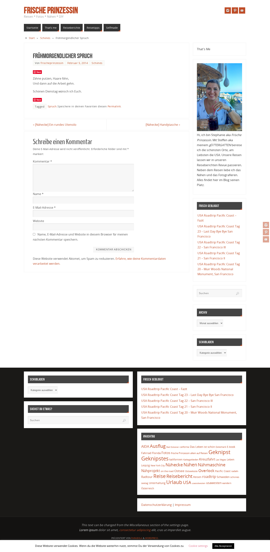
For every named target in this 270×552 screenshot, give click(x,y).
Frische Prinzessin (51, 10)
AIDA (145, 446)
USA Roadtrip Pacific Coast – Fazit (164, 389)
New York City (158, 465)
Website (38, 221)
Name (38, 194)
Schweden (223, 477)
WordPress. (152, 538)
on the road (167, 471)
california (184, 446)
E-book (231, 447)
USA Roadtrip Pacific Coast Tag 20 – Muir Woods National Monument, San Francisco (218, 269)
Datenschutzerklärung (156, 505)
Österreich (147, 488)
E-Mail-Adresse (44, 208)
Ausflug (158, 446)
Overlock (206, 470)
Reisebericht (179, 476)
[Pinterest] (266, 232)
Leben (230, 459)
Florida (156, 453)
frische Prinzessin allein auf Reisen (189, 453)
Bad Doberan (172, 447)
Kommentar (42, 161)
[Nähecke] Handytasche (163, 125)
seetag (144, 483)
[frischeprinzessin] (266, 225)
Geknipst (219, 452)
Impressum (183, 505)
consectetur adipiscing (135, 530)
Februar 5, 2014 (77, 63)
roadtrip (209, 476)
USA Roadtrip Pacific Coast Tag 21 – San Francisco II (176, 407)
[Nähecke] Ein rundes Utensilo (54, 125)
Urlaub (174, 482)
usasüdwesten (198, 483)
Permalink (114, 106)
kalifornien (176, 459)
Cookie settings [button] (198, 546)
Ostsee (179, 471)
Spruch (52, 106)
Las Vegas (221, 459)
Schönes (45, 38)
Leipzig (145, 465)
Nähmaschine (211, 465)
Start (32, 38)
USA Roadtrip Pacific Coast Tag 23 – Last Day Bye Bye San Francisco (218, 231)
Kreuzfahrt (207, 459)
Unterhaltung (157, 483)
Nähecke (174, 465)
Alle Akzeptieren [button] (223, 546)
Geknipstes (155, 458)
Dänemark (221, 447)
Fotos (165, 452)
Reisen (197, 477)
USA (187, 482)
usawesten (214, 483)
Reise (159, 476)
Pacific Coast (223, 471)
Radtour (147, 477)
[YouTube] (266, 239)
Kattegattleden (190, 459)
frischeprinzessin (52, 63)
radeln (234, 471)
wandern (226, 483)
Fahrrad (146, 453)
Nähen (190, 465)
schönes (234, 477)
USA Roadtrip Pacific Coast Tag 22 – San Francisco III (177, 401)
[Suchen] (237, 293)
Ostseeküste (191, 471)
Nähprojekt (150, 470)
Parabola (136, 538)
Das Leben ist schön (202, 447)
